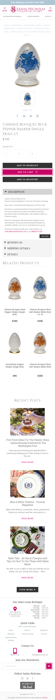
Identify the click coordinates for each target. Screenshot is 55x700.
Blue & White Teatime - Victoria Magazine (27, 503)
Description (15, 191)
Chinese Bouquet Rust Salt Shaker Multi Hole (40, 365)
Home (7, 25)
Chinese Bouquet (24, 28)
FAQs (11, 630)
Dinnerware (16, 25)
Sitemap (44, 698)
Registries (44, 630)
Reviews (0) (14, 242)
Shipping (10, 634)
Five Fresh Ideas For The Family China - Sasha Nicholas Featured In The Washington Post (27, 442)
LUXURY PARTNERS (33, 16)
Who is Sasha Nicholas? (28, 626)
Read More (28, 462)
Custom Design (27, 634)
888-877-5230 (37, 231)
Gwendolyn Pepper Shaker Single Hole (15, 365)
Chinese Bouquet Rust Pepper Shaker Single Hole (14, 312)
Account (44, 634)
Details (12, 254)
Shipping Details (18, 248)
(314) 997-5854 (15, 616)
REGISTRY (48, 16)
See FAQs (45, 236)
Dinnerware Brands (33, 25)
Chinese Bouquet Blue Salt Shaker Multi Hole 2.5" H (40, 312)
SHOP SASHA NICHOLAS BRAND (12, 16)
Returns (27, 630)
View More (26, 589)
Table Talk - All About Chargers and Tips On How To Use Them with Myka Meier (28, 561)
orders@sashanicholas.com (15, 231)
